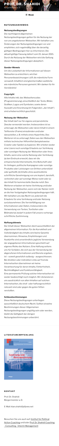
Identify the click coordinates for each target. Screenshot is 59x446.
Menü (31, 15)
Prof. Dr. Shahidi (22, 4)
